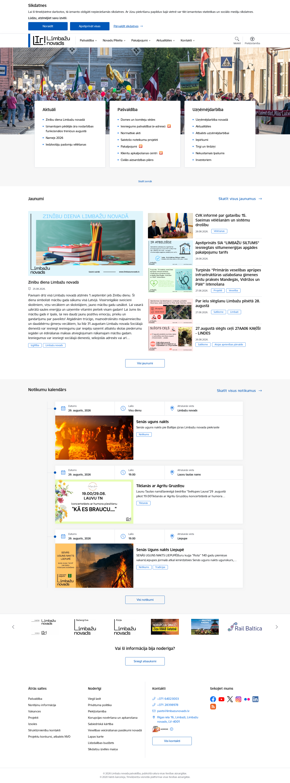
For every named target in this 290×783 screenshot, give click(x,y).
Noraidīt (48, 26)
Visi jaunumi (145, 363)
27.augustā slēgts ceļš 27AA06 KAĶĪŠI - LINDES (228, 330)
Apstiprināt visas (89, 26)
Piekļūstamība (97, 711)
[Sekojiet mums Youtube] (222, 699)
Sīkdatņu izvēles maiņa (103, 749)
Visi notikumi (145, 600)
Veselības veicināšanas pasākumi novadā (115, 730)
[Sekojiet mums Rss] (213, 706)
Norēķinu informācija (42, 705)
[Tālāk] (277, 627)
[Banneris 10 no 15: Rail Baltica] (205, 626)
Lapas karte (96, 736)
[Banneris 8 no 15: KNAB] (125, 626)
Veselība (233, 290)
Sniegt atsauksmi (145, 661)
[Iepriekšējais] (13, 627)
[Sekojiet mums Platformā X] (230, 699)
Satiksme (219, 311)
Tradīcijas (160, 567)
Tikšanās (143, 503)
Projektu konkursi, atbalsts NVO (49, 736)
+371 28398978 (167, 705)
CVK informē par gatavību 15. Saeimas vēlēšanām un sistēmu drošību (223, 220)
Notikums (144, 434)
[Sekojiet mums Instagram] (238, 699)
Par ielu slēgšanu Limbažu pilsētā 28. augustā (228, 303)
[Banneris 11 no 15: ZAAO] (245, 626)
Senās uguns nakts (152, 421)
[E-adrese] (160, 729)
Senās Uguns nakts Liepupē (160, 549)
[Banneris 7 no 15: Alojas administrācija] (85, 626)
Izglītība (35, 345)
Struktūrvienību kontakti (44, 730)
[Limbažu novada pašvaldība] (53, 40)
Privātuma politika (100, 705)
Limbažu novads (54, 345)
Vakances (34, 711)
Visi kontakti (172, 741)
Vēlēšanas (219, 231)
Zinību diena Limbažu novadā (53, 282)
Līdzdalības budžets (101, 743)
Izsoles (32, 724)
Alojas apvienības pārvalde (229, 344)
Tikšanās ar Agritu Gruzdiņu (160, 485)
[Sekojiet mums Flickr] (247, 699)
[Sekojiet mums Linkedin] (255, 699)
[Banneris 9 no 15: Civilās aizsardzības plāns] (165, 626)
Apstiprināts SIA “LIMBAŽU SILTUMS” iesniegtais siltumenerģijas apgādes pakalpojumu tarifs (227, 247)
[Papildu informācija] (171, 729)
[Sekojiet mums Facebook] (213, 699)
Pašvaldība (35, 699)
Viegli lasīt (94, 699)
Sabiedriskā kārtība (100, 724)
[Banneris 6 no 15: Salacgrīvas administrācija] (45, 626)
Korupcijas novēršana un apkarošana (113, 717)
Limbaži (234, 311)
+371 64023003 (168, 699)
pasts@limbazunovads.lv (173, 711)
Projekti (218, 290)
